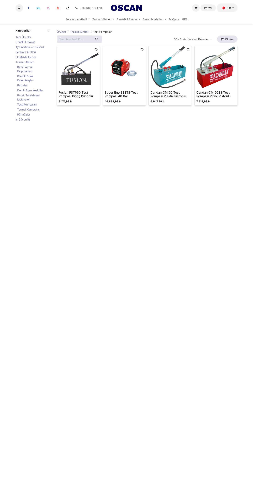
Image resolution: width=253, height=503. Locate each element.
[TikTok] (67, 7)
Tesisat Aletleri (25, 62)
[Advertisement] (14, 251)
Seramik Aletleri (25, 52)
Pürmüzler (23, 114)
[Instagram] (48, 7)
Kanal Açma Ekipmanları (25, 69)
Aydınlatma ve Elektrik (30, 47)
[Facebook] (28, 7)
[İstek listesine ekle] (96, 49)
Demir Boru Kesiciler (30, 90)
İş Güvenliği (22, 119)
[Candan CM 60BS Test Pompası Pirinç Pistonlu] (216, 67)
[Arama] (96, 39)
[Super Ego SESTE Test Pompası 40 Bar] (124, 67)
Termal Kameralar (28, 109)
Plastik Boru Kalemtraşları (25, 78)
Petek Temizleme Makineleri (28, 97)
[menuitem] (77, 19)
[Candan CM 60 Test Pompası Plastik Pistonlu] (170, 67)
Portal (208, 8)
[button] (19, 8)
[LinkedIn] (38, 7)
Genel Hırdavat (25, 42)
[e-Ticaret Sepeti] (196, 8)
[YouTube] (57, 7)
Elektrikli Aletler (25, 57)
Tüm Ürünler (23, 37)
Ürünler (61, 31)
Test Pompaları (27, 104)
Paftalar (22, 85)
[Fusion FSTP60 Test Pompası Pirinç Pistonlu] (78, 67)
